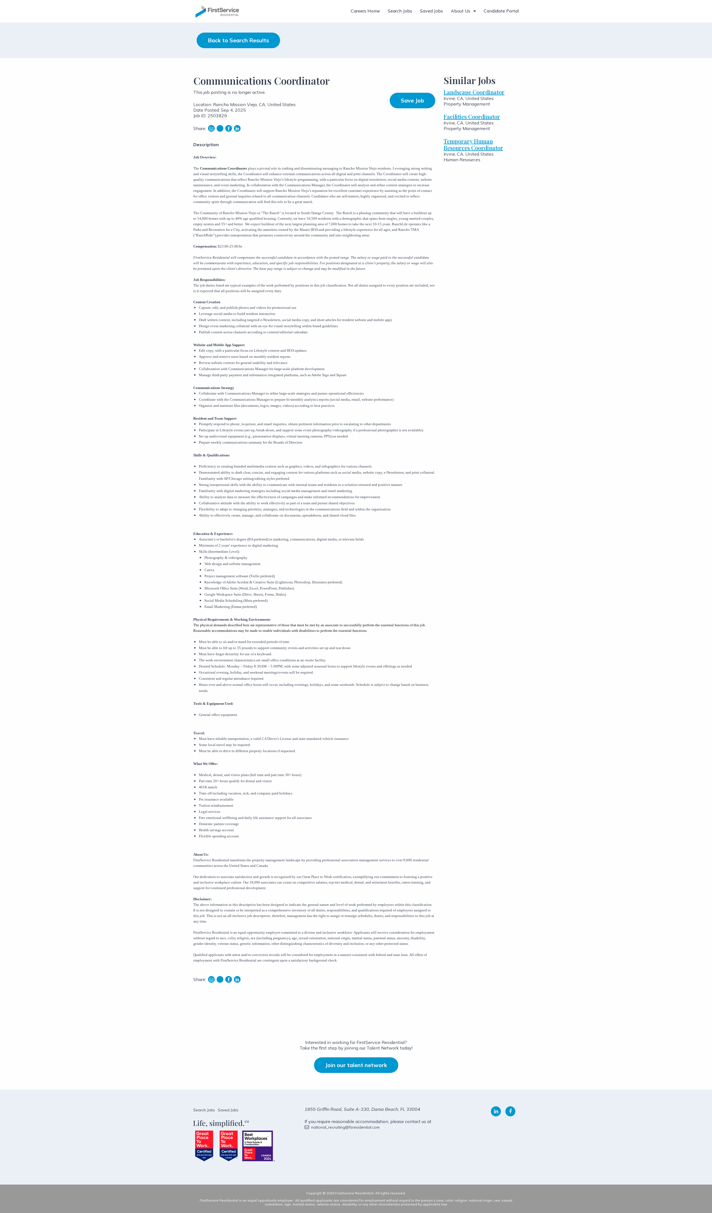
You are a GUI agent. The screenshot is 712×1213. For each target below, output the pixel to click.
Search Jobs (400, 11)
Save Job (412, 100)
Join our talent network (356, 1065)
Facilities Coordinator (472, 116)
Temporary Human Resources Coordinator (473, 144)
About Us (460, 11)
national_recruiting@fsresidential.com (345, 1127)
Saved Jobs (431, 11)
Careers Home (365, 11)
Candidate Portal (501, 11)
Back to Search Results (238, 40)
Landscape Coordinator (474, 92)
